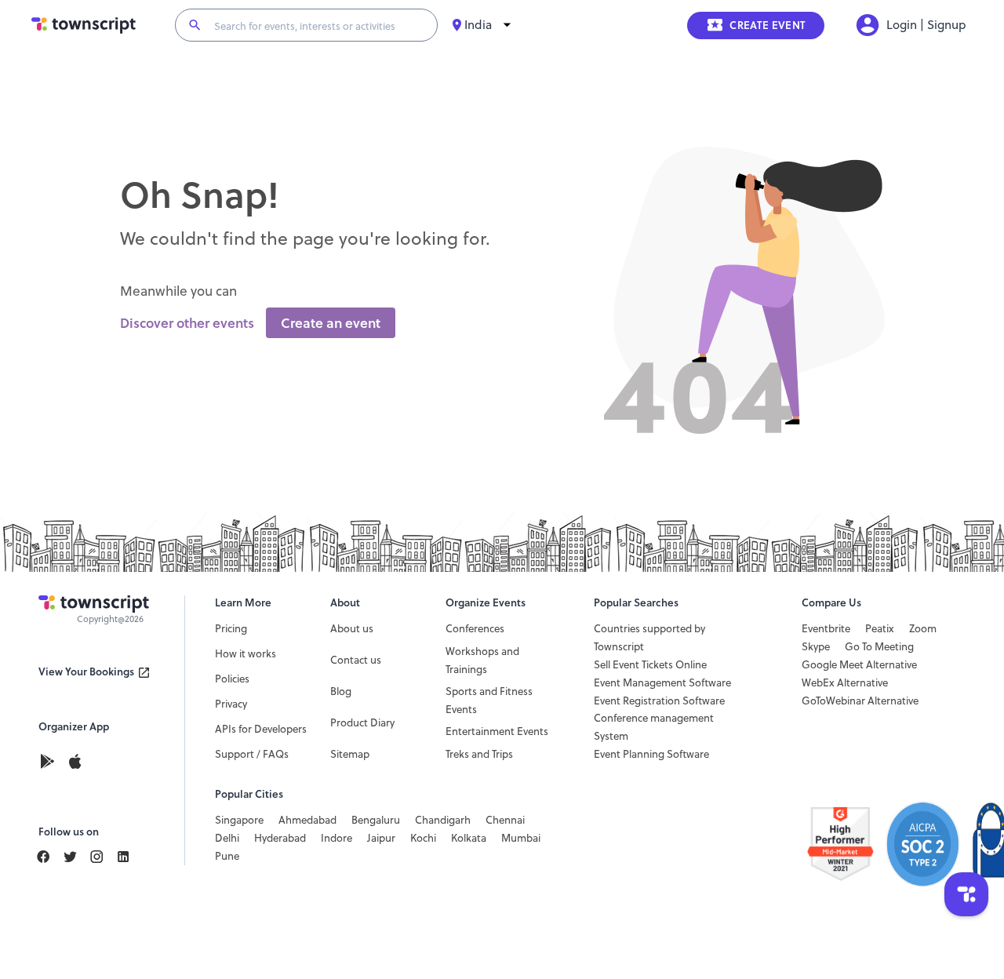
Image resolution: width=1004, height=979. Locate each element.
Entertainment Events (497, 731)
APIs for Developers (261, 729)
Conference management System (654, 727)
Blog (340, 691)
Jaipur (381, 838)
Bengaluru (375, 820)
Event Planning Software (651, 754)
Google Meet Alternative (859, 664)
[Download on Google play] (51, 763)
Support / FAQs (252, 754)
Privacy (231, 704)
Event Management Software (662, 682)
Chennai (505, 820)
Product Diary (362, 722)
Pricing (231, 628)
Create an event (330, 323)
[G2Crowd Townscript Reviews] (887, 844)
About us (351, 628)
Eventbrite (826, 628)
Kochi (423, 838)
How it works (245, 653)
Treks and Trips (479, 754)
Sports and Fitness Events (489, 700)
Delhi (227, 838)
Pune (227, 856)
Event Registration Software (659, 700)
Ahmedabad (307, 820)
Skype (816, 646)
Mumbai (520, 838)
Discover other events (187, 323)
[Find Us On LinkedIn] (76, 856)
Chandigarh (443, 820)
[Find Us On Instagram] (102, 856)
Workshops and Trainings (482, 660)
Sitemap (349, 754)
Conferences (475, 628)
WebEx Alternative (845, 682)
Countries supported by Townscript (649, 637)
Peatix (879, 628)
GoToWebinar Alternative (860, 700)
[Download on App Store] (75, 763)
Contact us (355, 660)
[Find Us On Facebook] (49, 856)
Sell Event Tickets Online (650, 664)
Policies (232, 678)
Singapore (239, 820)
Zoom (923, 628)
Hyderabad (280, 838)
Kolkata (468, 838)
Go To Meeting (879, 646)
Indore (336, 838)
